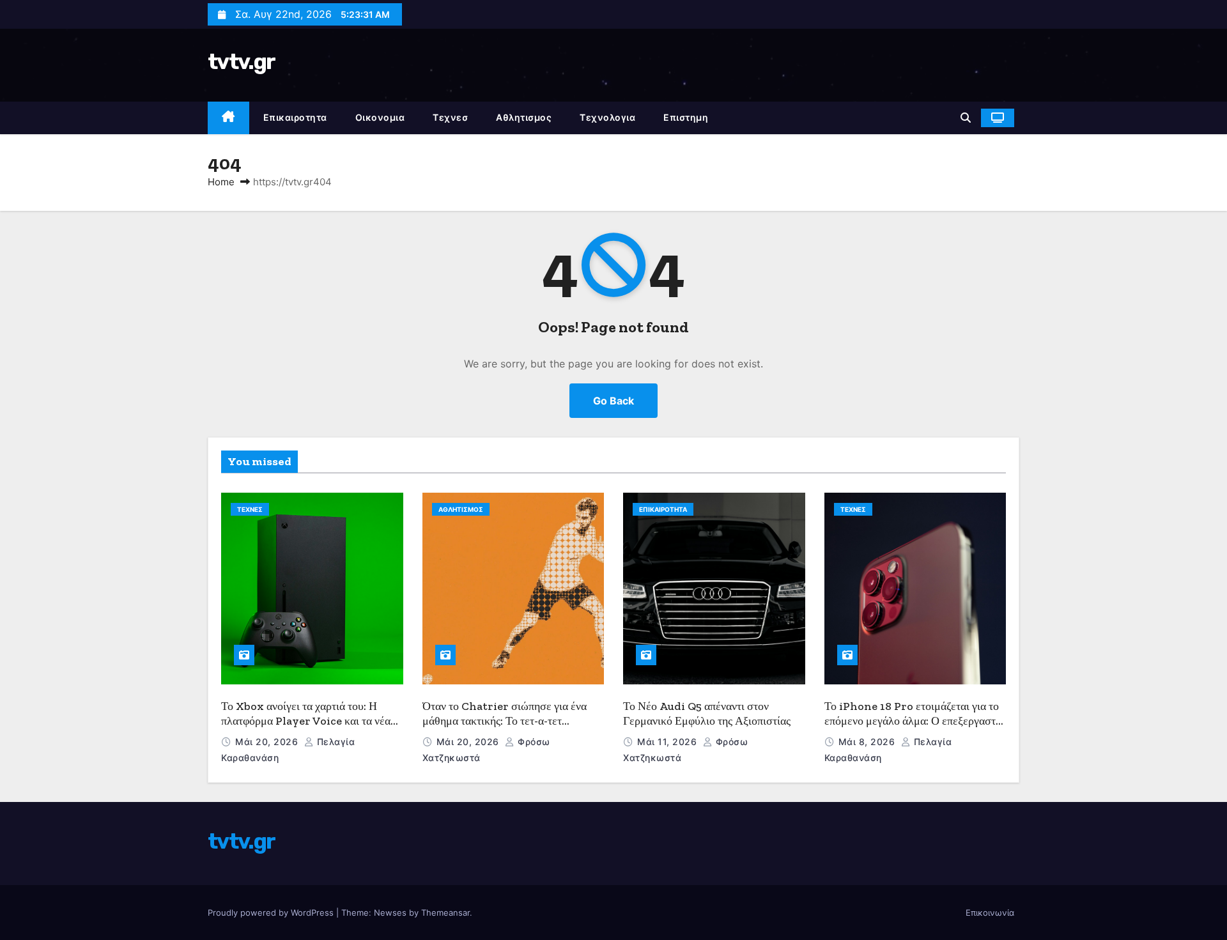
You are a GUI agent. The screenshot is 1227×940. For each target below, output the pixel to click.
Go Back (613, 400)
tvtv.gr (241, 62)
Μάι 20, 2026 (268, 741)
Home (221, 182)
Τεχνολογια (607, 117)
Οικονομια (380, 117)
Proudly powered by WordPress (272, 912)
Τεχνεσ (450, 117)
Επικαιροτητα (295, 117)
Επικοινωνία (990, 912)
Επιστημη (685, 117)
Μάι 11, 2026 (668, 741)
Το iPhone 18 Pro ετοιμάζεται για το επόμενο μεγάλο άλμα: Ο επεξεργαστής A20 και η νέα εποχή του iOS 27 (915, 720)
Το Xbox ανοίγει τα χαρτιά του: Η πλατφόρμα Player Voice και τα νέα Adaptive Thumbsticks (305, 720)
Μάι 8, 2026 (868, 741)
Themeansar (445, 912)
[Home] (228, 118)
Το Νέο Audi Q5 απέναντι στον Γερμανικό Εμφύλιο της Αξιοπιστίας (707, 713)
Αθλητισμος (524, 117)
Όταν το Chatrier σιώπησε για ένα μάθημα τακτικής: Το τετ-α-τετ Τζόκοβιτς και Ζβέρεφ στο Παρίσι (504, 720)
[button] (966, 117)
